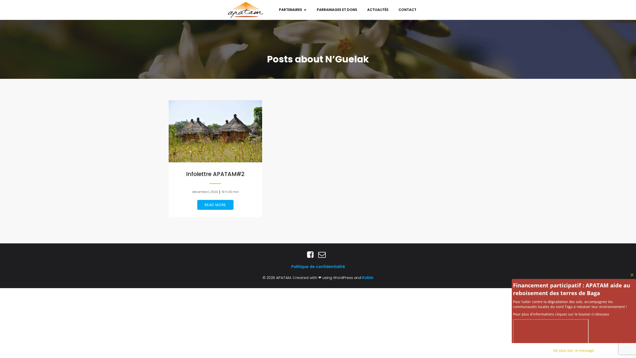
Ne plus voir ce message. (574, 350)
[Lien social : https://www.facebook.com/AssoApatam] (312, 255)
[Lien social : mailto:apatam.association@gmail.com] (324, 255)
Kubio (367, 277)
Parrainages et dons (337, 9)
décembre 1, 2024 (205, 192)
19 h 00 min (230, 192)
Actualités (378, 9)
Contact (407, 9)
